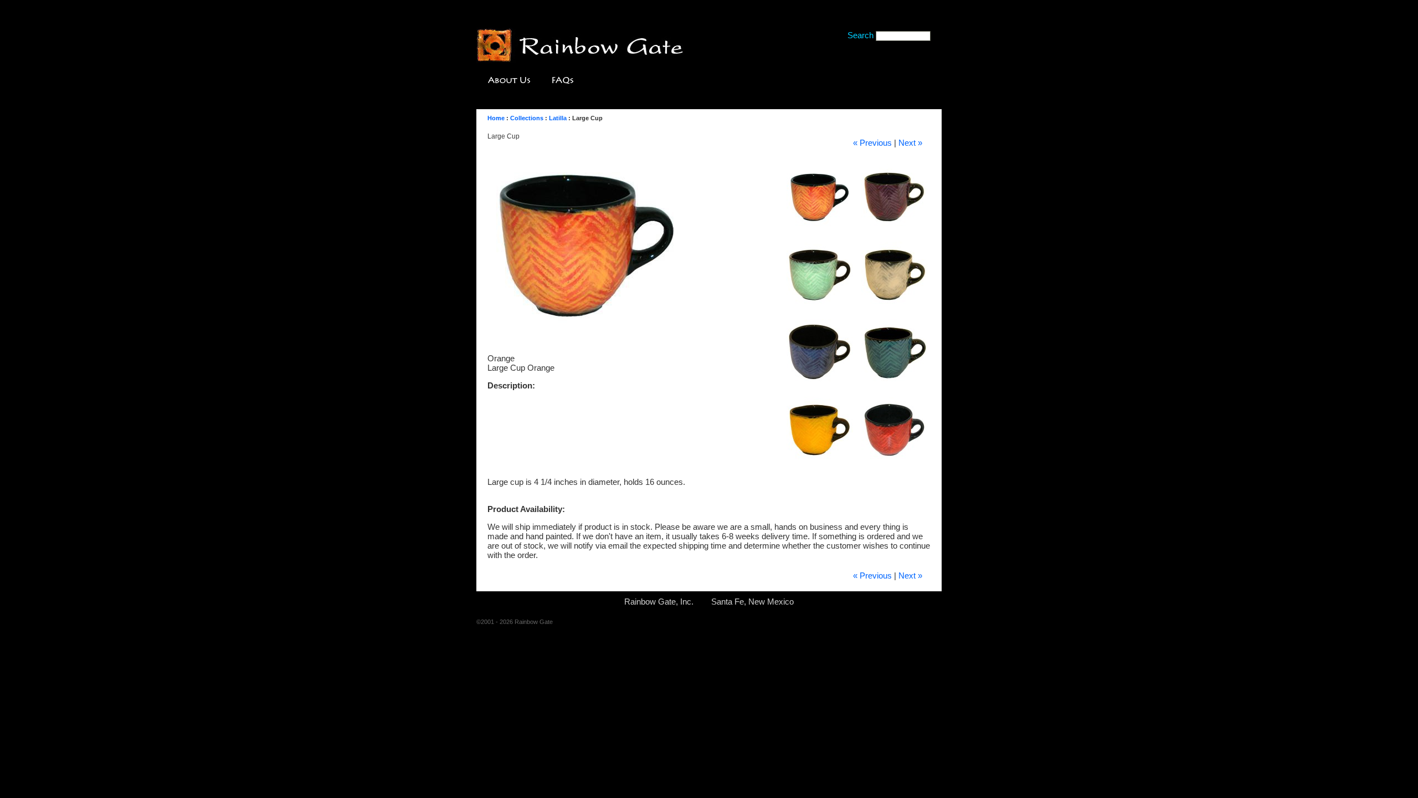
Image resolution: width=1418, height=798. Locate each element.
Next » (910, 142)
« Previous (872, 142)
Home (496, 118)
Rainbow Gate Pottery (580, 46)
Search (860, 35)
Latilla (558, 118)
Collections (526, 118)
